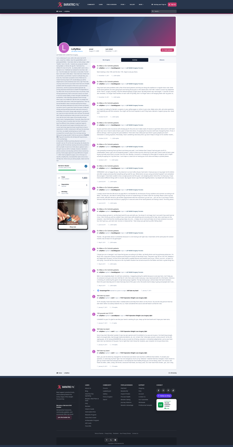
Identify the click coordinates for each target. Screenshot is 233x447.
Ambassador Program (92, 420)
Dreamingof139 (104, 290)
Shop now (73, 227)
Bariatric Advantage (127, 405)
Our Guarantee (143, 399)
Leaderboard (107, 391)
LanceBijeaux (115, 315)
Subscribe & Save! (90, 417)
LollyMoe (102, 68)
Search (105, 399)
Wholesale (142, 402)
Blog (86, 391)
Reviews (87, 406)
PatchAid (123, 388)
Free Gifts (88, 426)
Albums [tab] (162, 60)
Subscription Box (90, 412)
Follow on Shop (165, 396)
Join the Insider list (64, 417)
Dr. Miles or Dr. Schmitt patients (108, 66)
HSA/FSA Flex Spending (89, 395)
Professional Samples (145, 405)
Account (141, 394)
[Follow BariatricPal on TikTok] (173, 391)
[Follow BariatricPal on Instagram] (163, 391)
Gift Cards (88, 423)
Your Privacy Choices (125, 433)
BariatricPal (124, 391)
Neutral (64, 186)
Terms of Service (99, 433)
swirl (112, 298)
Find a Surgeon (107, 397)
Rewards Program (90, 415)
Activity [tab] (134, 60)
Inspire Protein (125, 394)
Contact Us (142, 397)
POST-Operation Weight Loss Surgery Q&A (133, 298)
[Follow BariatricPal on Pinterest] (168, 391)
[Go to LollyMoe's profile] (93, 66)
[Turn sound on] (85, 202)
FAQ (86, 403)
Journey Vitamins (126, 402)
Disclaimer (116, 433)
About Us (88, 388)
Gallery (105, 394)
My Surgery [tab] (106, 60)
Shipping (141, 388)
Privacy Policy (108, 433)
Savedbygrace (115, 68)
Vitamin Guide (89, 409)
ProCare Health (125, 397)
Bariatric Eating (125, 399)
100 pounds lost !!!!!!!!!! (105, 313)
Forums (105, 388)
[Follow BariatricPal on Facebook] (158, 391)
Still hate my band (132, 290)
